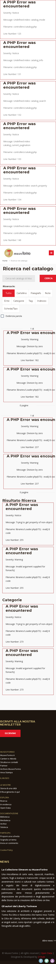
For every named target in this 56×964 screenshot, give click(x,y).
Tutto (8, 293)
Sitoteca (4, 827)
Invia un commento (9, 843)
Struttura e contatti (9, 762)
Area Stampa (6, 772)
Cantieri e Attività (8, 758)
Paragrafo (36, 293)
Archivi (3, 823)
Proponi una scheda (9, 836)
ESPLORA (4, 797)
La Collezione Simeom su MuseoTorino (25, 869)
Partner (3, 765)
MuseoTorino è (7, 755)
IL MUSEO (4, 778)
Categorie (18, 301)
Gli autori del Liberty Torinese (19, 906)
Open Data (5, 807)
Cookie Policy (6, 850)
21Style (41, 956)
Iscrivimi (10, 733)
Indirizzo (41, 301)
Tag (30, 301)
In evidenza (5, 804)
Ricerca (3, 800)
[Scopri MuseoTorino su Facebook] (41, 961)
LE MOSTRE (5, 785)
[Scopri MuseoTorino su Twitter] (46, 961)
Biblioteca (4, 816)
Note (48, 293)
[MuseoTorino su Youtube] (52, 961)
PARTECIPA (5, 832)
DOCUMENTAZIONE (9, 813)
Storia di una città (8, 788)
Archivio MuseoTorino (10, 769)
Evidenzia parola (14, 316)
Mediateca (5, 820)
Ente (6, 301)
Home (4, 261)
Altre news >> (49, 940)
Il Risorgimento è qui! (10, 791)
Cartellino (22, 293)
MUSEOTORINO (7, 751)
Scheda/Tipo (11, 308)
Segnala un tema (8, 839)
